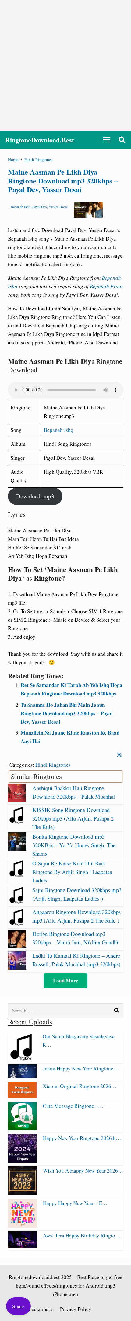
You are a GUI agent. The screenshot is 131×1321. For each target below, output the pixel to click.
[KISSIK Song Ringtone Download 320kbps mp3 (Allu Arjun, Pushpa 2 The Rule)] (17, 821)
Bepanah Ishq (20, 206)
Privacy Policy (75, 1309)
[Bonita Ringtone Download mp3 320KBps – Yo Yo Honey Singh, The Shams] (17, 848)
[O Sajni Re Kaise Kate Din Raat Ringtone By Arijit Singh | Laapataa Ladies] (17, 875)
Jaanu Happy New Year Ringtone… (81, 1068)
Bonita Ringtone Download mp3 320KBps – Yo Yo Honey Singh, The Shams (73, 845)
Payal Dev (39, 206)
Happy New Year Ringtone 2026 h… (82, 1138)
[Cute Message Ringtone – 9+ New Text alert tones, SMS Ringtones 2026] (22, 1128)
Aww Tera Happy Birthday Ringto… (81, 1235)
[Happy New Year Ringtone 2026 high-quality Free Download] (22, 1160)
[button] (106, 139)
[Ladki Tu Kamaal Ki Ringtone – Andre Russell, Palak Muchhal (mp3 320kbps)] (17, 967)
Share (18, 1306)
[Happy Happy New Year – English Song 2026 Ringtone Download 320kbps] (22, 1225)
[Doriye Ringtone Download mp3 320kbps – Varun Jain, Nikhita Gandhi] (17, 945)
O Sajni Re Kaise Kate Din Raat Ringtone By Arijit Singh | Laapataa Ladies (72, 871)
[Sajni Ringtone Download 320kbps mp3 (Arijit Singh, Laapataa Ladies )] (17, 902)
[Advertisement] (65, 65)
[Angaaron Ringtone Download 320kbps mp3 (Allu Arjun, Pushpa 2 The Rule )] (17, 923)
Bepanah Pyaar (106, 286)
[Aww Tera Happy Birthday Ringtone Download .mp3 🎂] (22, 1245)
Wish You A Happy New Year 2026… (83, 1170)
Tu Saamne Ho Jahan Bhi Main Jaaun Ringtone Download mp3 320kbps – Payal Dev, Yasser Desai (67, 713)
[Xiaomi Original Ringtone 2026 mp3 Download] (22, 1096)
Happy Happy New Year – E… (75, 1203)
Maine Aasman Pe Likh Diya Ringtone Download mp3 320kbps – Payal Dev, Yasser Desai (63, 180)
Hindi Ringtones (53, 764)
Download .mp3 (35, 496)
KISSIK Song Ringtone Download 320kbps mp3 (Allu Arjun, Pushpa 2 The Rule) (73, 818)
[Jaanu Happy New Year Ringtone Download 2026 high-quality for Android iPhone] (22, 1076)
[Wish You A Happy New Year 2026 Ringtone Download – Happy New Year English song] (22, 1193)
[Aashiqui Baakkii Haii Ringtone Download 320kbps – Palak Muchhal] (17, 800)
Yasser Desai (58, 206)
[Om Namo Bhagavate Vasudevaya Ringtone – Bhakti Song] (22, 1058)
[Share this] (119, 754)
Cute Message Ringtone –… (73, 1105)
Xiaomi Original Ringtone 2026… (79, 1086)
